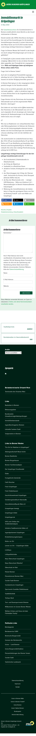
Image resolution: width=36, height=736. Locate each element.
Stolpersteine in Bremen (13, 434)
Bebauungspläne (10, 410)
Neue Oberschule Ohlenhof (14, 563)
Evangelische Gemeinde (13, 478)
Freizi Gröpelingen (11, 487)
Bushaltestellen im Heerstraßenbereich (18, 338)
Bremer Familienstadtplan (13, 465)
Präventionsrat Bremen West (14, 576)
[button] (6, 200)
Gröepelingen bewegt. (12, 508)
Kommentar (8, 233)
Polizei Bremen (10, 572)
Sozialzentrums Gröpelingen (14, 585)
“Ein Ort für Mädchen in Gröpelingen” (17, 447)
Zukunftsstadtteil (18, 212)
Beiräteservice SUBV (11, 631)
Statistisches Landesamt (13, 662)
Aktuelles (3, 210)
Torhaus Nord (9, 598)
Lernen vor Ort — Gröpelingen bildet (16, 546)
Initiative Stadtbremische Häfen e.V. (16, 528)
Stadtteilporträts (18, 328)
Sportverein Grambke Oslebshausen (16, 589)
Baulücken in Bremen (12, 405)
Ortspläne (9, 210)
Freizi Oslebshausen (11, 491)
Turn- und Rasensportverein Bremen (16, 602)
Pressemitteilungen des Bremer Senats (17, 653)
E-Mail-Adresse (8, 279)
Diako (7, 473)
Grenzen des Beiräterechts (13, 640)
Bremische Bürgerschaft (13, 636)
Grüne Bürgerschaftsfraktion (14, 649)
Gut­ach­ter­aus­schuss (10, 30)
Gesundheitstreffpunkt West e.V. (15, 504)
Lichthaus (8, 550)
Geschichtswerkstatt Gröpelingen (15, 495)
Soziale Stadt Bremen (12, 580)
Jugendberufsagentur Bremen (14, 425)
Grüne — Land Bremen (12, 644)
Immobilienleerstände (12, 421)
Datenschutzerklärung (16, 269)
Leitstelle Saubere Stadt (12, 429)
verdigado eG (11, 727)
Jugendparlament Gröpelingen (15, 532)
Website (6, 286)
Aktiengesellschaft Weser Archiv (15, 452)
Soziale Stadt (9, 658)
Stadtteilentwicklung (7, 212)
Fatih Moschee (9, 482)
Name (5, 273)
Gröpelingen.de (10, 517)
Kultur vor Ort (9, 541)
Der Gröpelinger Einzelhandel (14, 469)
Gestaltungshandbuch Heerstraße (16, 500)
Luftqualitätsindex (11, 554)
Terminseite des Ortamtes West (15, 392)
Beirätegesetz (9, 627)
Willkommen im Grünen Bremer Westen (18, 607)
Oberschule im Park (11, 567)
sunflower (14, 725)
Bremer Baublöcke (11, 456)
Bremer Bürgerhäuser (12, 460)
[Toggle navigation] (33, 11)
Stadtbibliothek (10, 594)
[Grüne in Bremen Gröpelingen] (3, 4)
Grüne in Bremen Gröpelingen (18, 4)
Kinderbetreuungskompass (13, 537)
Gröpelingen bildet (11, 513)
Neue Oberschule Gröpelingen (14, 559)
